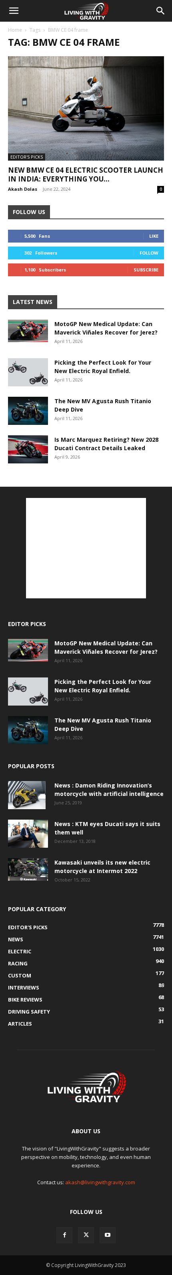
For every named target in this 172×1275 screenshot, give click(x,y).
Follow (149, 253)
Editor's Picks (26, 157)
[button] (13, 11)
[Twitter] (86, 1235)
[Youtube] (108, 1235)
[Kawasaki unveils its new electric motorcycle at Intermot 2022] (28, 869)
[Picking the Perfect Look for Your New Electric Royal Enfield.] (28, 372)
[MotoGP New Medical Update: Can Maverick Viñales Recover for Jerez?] (28, 331)
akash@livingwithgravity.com (100, 1182)
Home (15, 30)
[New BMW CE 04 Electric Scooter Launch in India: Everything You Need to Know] (86, 108)
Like (153, 236)
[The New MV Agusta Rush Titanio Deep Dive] (28, 411)
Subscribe (146, 270)
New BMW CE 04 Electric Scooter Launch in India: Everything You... (85, 174)
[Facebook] (64, 1235)
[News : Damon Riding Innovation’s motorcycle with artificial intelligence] (27, 795)
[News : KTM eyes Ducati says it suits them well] (28, 834)
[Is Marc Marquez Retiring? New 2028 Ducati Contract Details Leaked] (28, 449)
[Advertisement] (86, 548)
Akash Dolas (22, 189)
